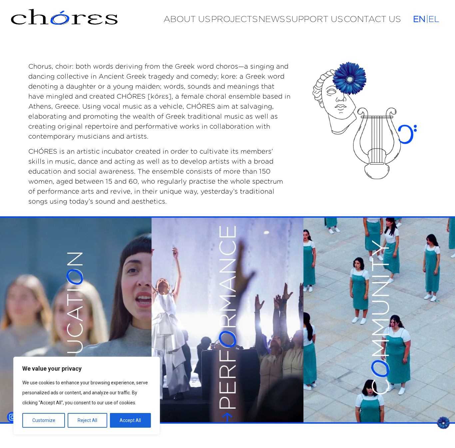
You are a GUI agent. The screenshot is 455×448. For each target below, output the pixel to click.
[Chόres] (82, 18)
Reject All (87, 420)
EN (419, 19)
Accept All (130, 420)
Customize (43, 420)
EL (433, 19)
